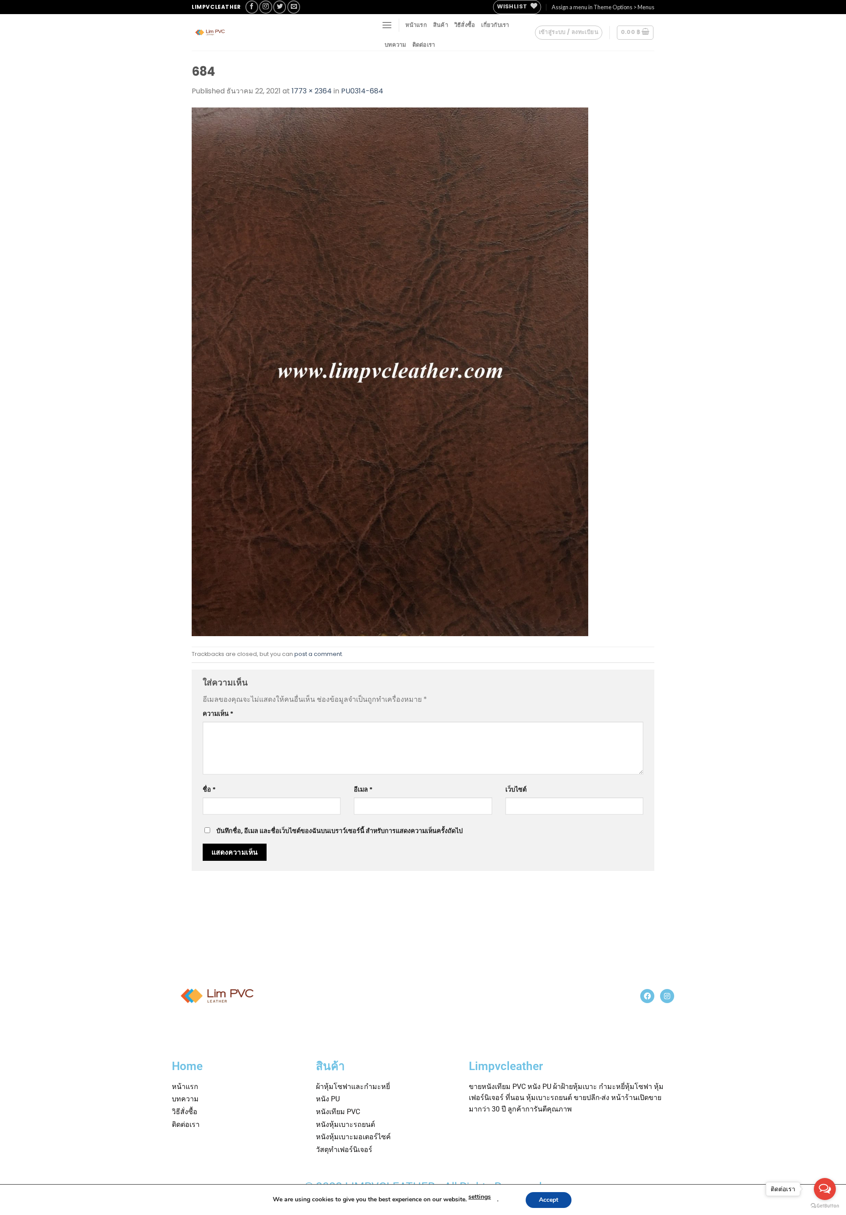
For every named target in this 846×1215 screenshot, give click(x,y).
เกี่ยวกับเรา (495, 24)
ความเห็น (218, 713)
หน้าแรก (416, 24)
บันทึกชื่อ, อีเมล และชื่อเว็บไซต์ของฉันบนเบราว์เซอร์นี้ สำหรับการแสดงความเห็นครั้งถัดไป (339, 830)
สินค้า (440, 24)
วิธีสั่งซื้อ (464, 24)
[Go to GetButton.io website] (825, 1206)
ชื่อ (209, 789)
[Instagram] (667, 996)
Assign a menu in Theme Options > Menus (603, 7)
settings (479, 1197)
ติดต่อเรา (423, 44)
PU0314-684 (362, 91)
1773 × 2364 (312, 91)
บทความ (395, 44)
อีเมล (363, 789)
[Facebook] (647, 996)
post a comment (318, 654)
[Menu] (387, 25)
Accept (548, 1200)
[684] (390, 371)
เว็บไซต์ (516, 789)
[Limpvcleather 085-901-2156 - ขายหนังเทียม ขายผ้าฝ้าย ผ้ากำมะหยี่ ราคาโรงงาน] (258, 32)
